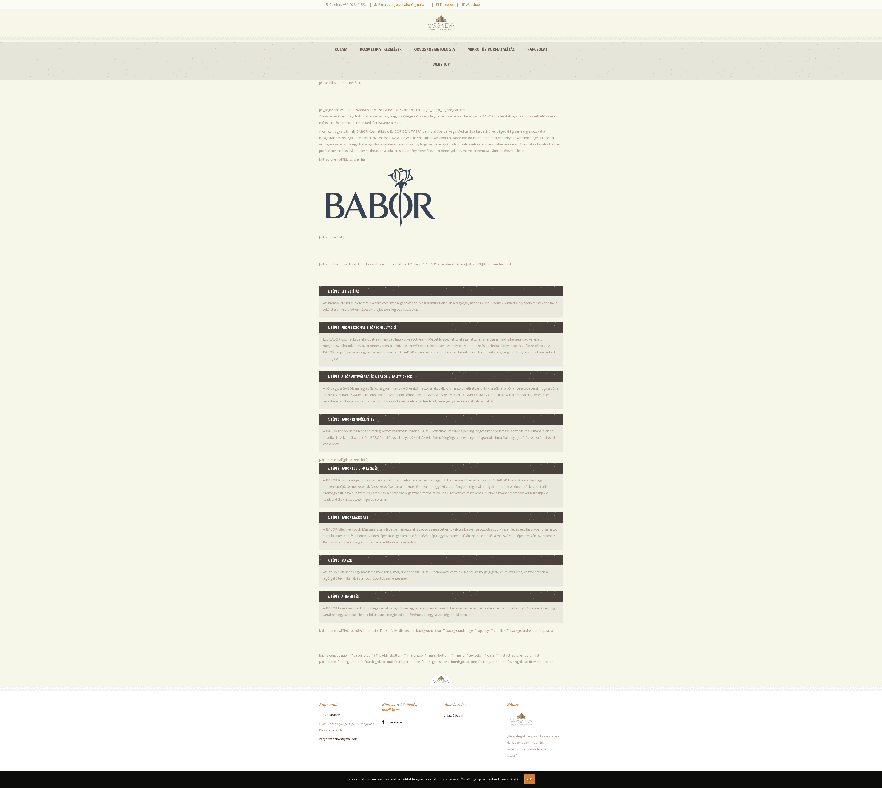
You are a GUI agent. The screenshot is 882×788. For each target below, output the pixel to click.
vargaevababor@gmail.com (409, 4)
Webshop (473, 4)
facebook (395, 722)
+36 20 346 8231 (330, 715)
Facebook (447, 4)
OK (529, 779)
